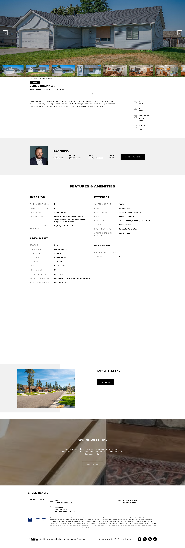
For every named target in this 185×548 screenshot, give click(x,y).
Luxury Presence (77, 539)
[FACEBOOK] (139, 539)
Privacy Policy (124, 539)
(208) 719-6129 (75, 158)
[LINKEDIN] (150, 539)
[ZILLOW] (155, 539)
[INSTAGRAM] (145, 539)
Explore (106, 382)
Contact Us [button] (92, 464)
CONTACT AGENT (132, 157)
